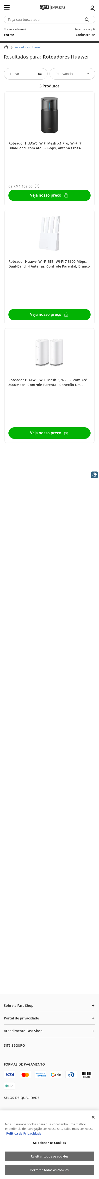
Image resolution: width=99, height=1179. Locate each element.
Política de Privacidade (24, 1133)
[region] (49, 1144)
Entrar (91, 8)
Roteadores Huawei (27, 47)
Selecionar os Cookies (49, 1143)
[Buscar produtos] (88, 19)
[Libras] (94, 475)
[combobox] (49, 19)
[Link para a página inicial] (6, 47)
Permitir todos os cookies (49, 1170)
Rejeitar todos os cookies (49, 1156)
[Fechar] (93, 1117)
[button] (37, 186)
